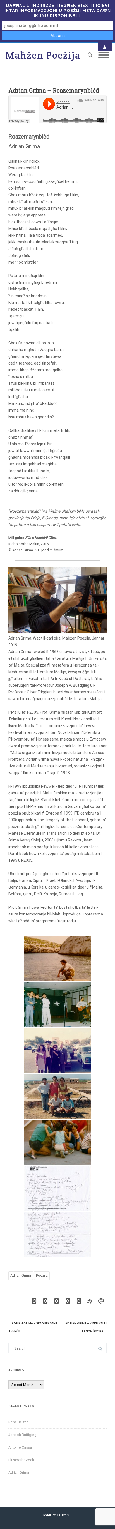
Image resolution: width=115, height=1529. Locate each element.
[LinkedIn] (78, 1300)
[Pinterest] (56, 1300)
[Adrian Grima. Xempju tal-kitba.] (57, 1188)
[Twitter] (45, 1300)
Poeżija (42, 1275)
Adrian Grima (20, 1275)
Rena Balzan (18, 1422)
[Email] (101, 1300)
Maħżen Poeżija (43, 55)
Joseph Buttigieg (22, 1435)
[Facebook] (34, 1300)
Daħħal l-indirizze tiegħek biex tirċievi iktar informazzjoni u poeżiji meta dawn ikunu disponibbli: (57, 10)
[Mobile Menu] (103, 55)
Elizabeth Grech (21, 1460)
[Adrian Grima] (57, 958)
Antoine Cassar (20, 1447)
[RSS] (89, 1300)
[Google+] (67, 1300)
